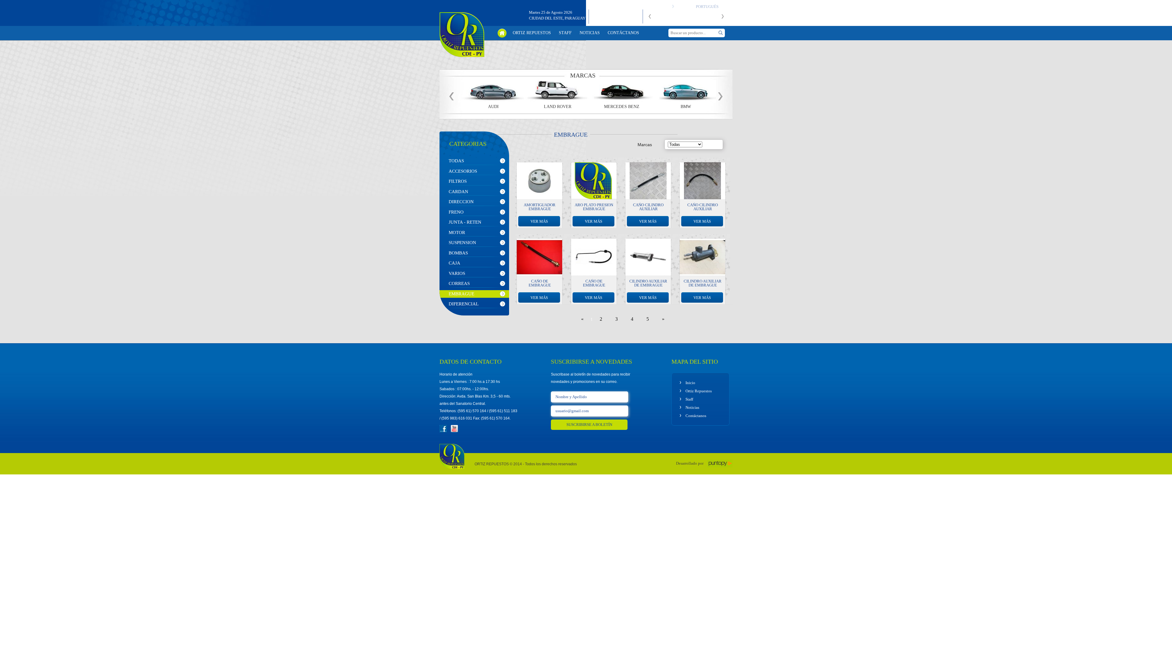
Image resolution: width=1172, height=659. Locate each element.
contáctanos (623, 33)
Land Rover (555, 107)
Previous (653, 18)
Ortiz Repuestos (698, 391)
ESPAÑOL (684, 7)
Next (725, 18)
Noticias (692, 407)
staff (565, 33)
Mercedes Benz (619, 107)
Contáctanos (695, 416)
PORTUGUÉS (707, 7)
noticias (590, 33)
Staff (689, 399)
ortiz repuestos (532, 33)
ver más (539, 221)
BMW (683, 107)
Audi (491, 107)
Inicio (690, 383)
